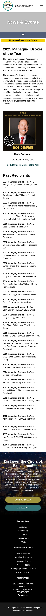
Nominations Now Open (23, 40)
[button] (41, 6)
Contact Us (23, 595)
